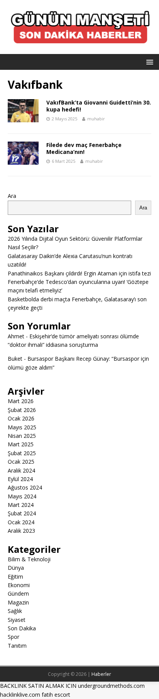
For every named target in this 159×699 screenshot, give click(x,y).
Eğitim (15, 576)
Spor (13, 636)
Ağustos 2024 (25, 487)
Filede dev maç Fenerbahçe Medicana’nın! (84, 148)
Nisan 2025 (22, 435)
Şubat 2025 (22, 453)
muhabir (96, 119)
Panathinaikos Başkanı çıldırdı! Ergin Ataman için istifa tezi (79, 273)
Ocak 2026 (21, 418)
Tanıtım (17, 645)
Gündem (18, 593)
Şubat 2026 (22, 410)
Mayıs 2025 (22, 427)
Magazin (18, 602)
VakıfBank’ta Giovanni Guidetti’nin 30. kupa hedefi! (98, 106)
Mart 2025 (21, 444)
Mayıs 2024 (22, 496)
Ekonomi (19, 585)
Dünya (16, 567)
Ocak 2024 (21, 522)
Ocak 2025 (21, 461)
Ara (12, 195)
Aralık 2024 (21, 470)
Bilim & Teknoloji (29, 559)
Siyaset (16, 619)
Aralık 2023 (21, 530)
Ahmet (16, 336)
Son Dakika (22, 628)
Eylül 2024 (20, 479)
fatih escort (56, 694)
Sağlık (15, 611)
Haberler (101, 674)
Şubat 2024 (22, 513)
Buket (15, 358)
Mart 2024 (21, 504)
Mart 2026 (21, 401)
